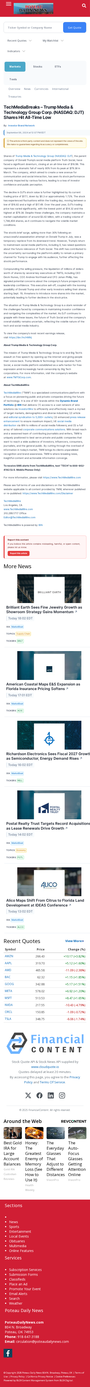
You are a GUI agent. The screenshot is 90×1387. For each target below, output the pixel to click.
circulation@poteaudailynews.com (42, 1341)
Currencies (41, 89)
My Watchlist (50, 40)
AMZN (9, 956)
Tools (13, 79)
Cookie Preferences (65, 1376)
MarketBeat (17, 626)
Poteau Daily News (32, 1372)
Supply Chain (23, 633)
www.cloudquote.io (45, 1067)
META (8, 991)
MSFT (8, 998)
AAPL (8, 963)
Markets (15, 66)
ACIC (20, 710)
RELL (20, 780)
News (27, 89)
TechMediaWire (12, 392)
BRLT (20, 641)
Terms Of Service (52, 1082)
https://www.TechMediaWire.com (62, 477)
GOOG (9, 984)
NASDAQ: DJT (64, 155)
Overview (14, 89)
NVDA (9, 1005)
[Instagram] (62, 1096)
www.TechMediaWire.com (18, 509)
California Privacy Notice (40, 1376)
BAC (8, 977)
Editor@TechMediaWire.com (20, 517)
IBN (40, 525)
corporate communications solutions (44, 429)
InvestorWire (25, 408)
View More (73, 941)
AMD (8, 970)
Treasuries (14, 96)
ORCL (8, 1012)
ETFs (58, 66)
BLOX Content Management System (35, 1380)
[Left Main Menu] (9, 4)
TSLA (8, 1019)
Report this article (18, 553)
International (60, 89)
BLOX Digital (66, 1380)
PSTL (20, 857)
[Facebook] (39, 1096)
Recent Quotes (16, 40)
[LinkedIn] (51, 1096)
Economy (21, 850)
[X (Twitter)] (28, 1096)
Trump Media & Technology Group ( (35, 155)
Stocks (37, 66)
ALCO (21, 927)
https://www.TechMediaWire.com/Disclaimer (48, 493)
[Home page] (33, 8)
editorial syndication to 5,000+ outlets (30, 417)
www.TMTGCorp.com (19, 377)
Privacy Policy (17, 1376)
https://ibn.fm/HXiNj (20, 337)
